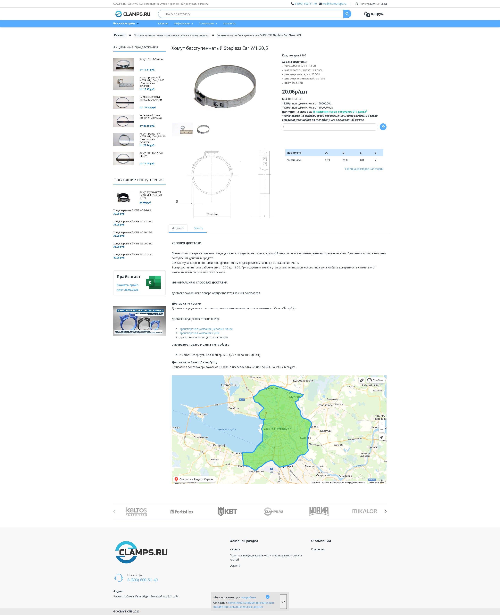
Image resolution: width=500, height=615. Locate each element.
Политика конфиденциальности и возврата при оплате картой (266, 557)
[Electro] (132, 14)
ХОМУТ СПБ (124, 611)
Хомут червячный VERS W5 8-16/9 (132, 210)
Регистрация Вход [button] (373, 3)
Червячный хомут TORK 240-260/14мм (151, 98)
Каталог (120, 35)
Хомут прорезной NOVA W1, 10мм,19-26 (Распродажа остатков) (152, 81)
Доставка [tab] (178, 228)
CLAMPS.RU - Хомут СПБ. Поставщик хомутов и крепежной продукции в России (161, 3)
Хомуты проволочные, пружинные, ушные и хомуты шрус (171, 35)
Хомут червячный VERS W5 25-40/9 (132, 254)
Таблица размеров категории (364, 169)
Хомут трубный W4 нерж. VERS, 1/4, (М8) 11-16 (151, 194)
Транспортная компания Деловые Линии (206, 329)
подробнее (248, 597)
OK (283, 601)
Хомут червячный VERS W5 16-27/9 (132, 232)
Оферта (235, 565)
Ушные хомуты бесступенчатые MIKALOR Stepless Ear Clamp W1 (259, 35)
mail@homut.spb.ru (334, 3)
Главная (163, 23)
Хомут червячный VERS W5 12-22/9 (132, 221)
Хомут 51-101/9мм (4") (152, 59)
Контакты (229, 23)
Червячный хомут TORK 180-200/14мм (151, 117)
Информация (182, 23)
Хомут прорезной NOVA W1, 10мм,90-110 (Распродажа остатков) (152, 138)
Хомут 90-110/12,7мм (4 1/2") (151, 154)
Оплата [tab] (198, 228)
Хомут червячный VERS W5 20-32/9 (132, 243)
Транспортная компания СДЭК (199, 333)
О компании (206, 23)
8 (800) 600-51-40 (306, 3)
